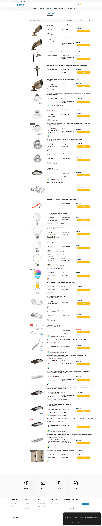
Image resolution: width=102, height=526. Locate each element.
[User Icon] (84, 4)
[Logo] (20, 5)
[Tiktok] (76, 508)
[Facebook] (65, 508)
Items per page (69, 20)
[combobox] (46, 4)
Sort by (81, 20)
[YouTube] (73, 508)
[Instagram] (71, 508)
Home (30, 20)
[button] (14, 517)
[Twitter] (68, 508)
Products (33, 20)
